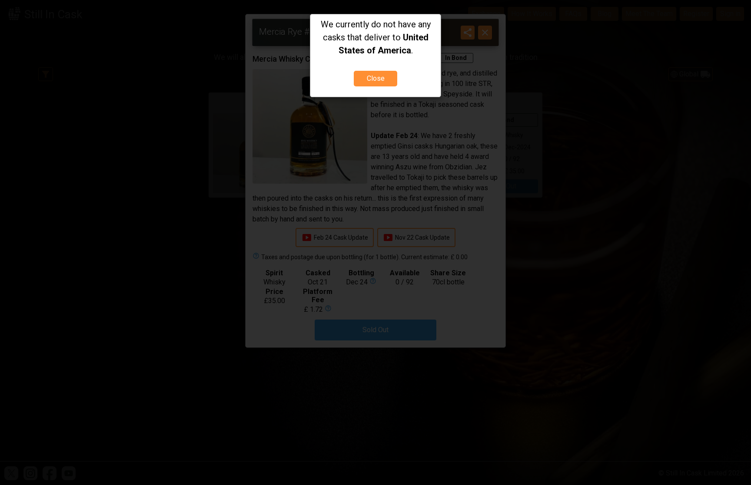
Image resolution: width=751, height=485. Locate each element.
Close (376, 78)
